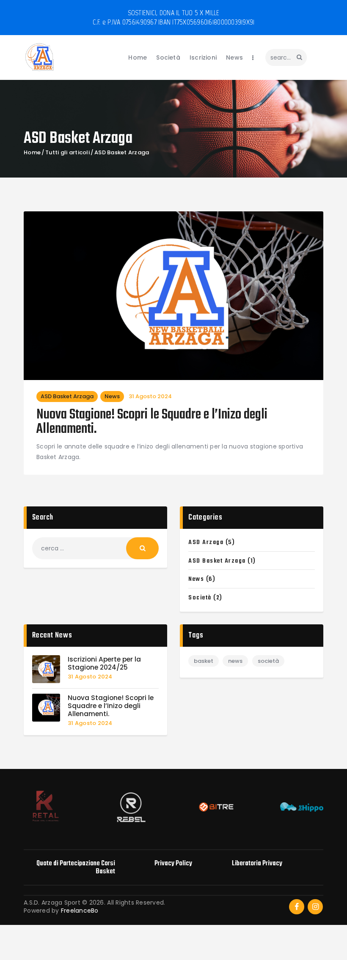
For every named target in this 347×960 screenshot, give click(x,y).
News (112, 396)
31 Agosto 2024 (150, 396)
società (268, 661)
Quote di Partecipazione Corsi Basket (75, 867)
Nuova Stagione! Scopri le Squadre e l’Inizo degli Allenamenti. (151, 422)
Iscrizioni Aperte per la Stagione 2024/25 (104, 663)
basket (203, 661)
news (235, 661)
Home (32, 152)
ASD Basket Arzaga (67, 396)
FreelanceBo (80, 910)
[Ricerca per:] (95, 548)
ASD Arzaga (205, 542)
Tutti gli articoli (67, 152)
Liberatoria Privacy (257, 863)
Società (200, 598)
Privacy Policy (173, 863)
